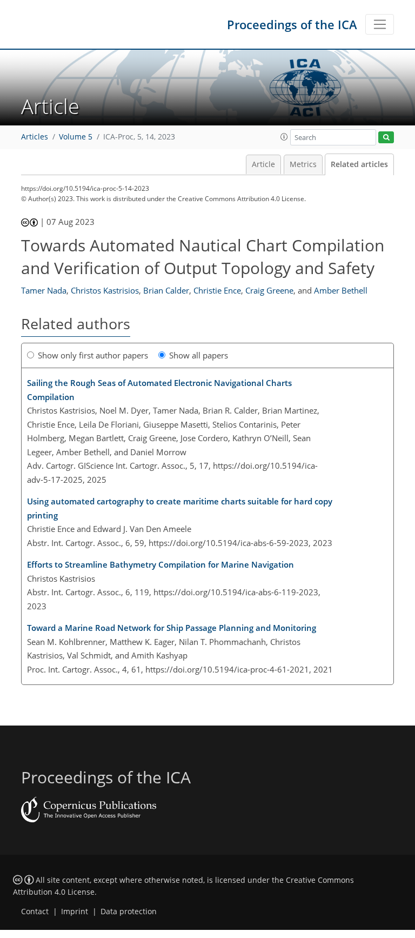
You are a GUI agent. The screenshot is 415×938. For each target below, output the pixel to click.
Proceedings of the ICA (292, 24)
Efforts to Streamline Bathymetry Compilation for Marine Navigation (160, 564)
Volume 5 (75, 137)
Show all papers (198, 355)
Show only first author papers (93, 355)
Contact (35, 911)
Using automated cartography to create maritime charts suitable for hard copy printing (179, 508)
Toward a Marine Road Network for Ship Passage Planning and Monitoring (171, 627)
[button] (284, 137)
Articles (34, 137)
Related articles (359, 164)
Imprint (74, 911)
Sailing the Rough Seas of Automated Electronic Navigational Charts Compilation (159, 389)
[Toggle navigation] (379, 24)
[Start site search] (386, 137)
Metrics (303, 164)
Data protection (129, 911)
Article (263, 164)
